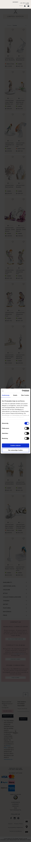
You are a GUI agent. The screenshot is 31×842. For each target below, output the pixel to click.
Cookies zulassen (15, 445)
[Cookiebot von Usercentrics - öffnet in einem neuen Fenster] (22, 391)
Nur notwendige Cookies (15, 450)
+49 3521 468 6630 (24, 4)
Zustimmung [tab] (5, 395)
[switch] (26, 428)
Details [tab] (15, 395)
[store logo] (15, 2)
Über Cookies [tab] (25, 395)
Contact (21, 5)
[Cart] (28, 6)
